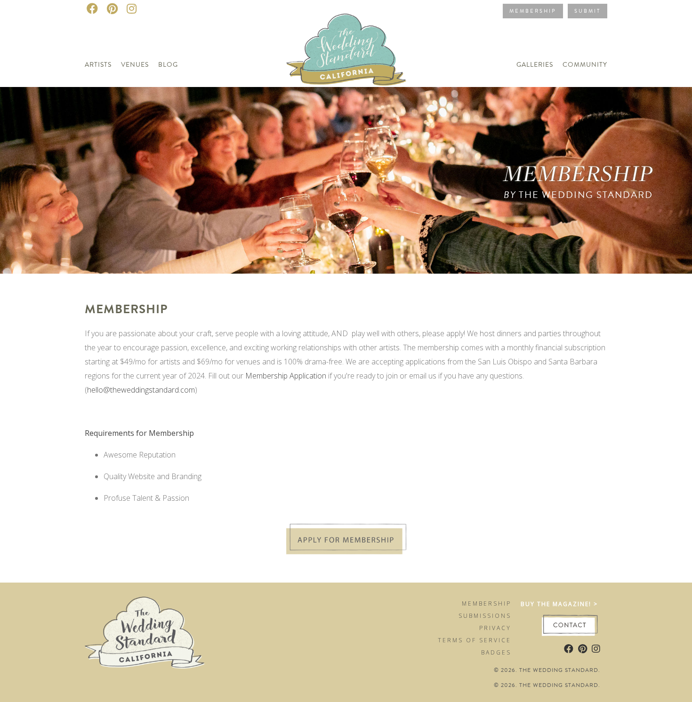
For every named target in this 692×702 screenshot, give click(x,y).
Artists (98, 65)
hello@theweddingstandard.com (141, 390)
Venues (135, 65)
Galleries (534, 65)
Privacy (495, 628)
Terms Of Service (474, 640)
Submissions (485, 616)
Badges (496, 652)
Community (585, 65)
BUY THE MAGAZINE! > (559, 604)
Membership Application (285, 376)
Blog (168, 65)
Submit (587, 11)
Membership (532, 11)
